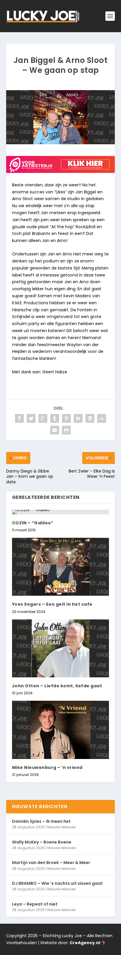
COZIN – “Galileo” (33, 523)
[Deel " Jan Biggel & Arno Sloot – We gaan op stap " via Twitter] (31, 418)
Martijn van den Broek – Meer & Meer (51, 862)
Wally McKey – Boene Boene (41, 842)
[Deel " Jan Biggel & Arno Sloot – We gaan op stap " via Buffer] (90, 418)
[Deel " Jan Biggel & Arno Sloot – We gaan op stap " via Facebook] (19, 418)
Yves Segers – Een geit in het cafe (52, 604)
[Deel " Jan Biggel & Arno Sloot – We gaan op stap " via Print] (66, 430)
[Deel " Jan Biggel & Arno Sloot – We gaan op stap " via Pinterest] (66, 418)
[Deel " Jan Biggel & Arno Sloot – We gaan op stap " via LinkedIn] (78, 418)
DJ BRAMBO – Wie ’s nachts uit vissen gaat (57, 883)
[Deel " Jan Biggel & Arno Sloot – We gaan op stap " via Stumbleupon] (101, 418)
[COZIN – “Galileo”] (60, 512)
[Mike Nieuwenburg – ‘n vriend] (60, 730)
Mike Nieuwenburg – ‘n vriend (47, 767)
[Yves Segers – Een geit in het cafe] (60, 567)
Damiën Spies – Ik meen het (41, 821)
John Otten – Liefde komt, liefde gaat (57, 686)
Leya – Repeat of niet (35, 904)
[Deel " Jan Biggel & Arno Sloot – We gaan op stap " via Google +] (43, 418)
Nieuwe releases (61, 827)
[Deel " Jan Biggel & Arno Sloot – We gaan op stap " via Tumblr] (54, 418)
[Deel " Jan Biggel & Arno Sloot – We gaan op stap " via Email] (54, 430)
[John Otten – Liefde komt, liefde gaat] (60, 648)
